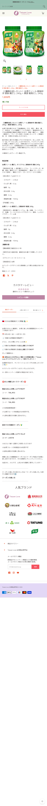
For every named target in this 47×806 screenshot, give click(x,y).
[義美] (35, 496)
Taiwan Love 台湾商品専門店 (10, 587)
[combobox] (21, 6)
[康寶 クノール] (35, 531)
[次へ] (43, 42)
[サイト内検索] (44, 6)
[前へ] (3, 42)
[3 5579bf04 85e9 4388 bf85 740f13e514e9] (35, 514)
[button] (43, 13)
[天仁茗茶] (35, 505)
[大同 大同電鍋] (35, 522)
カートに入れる (23, 107)
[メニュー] (3, 13)
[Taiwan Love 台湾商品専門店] (22, 13)
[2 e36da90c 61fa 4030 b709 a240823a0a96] (12, 522)
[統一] (12, 531)
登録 (35, 567)
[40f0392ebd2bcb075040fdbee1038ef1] (12, 505)
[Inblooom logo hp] (12, 514)
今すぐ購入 (23, 114)
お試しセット (12, 86)
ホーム (4, 86)
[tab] (9, 310)
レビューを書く (23, 297)
